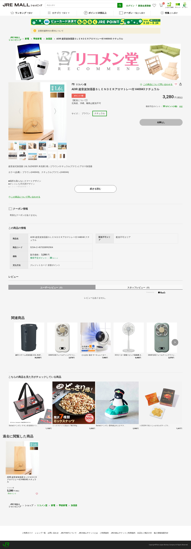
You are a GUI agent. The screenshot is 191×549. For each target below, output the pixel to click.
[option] (37, 111)
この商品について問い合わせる (158, 84)
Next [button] (53, 111)
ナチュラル (99, 113)
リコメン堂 (42, 505)
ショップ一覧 (40, 533)
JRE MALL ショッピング (15, 38)
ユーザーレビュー (52, 287)
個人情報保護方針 (161, 533)
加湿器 (49, 38)
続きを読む (95, 188)
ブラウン (86, 113)
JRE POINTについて (69, 533)
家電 (27, 38)
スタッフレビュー (139, 287)
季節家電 (37, 38)
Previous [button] (21, 111)
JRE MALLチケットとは (88, 533)
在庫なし (161, 122)
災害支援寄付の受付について (50, 31)
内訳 (181, 106)
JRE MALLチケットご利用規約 (123, 533)
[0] (161, 5)
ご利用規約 (104, 533)
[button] (174, 342)
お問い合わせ (53, 533)
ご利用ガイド (27, 533)
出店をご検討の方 (144, 533)
